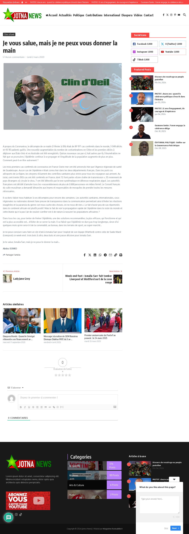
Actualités (65, 15)
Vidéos (138, 15)
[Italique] (25, 407)
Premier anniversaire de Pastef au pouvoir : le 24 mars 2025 (99, 336)
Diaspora (127, 15)
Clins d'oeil (9, 34)
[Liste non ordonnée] (41, 407)
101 (114, 475)
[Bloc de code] (50, 407)
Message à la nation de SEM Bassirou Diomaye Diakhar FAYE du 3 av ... (61, 338)
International (112, 15)
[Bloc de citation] (46, 407)
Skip (166, 528)
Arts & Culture (76, 485)
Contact (149, 15)
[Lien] (54, 407)
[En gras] (21, 407)
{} (58, 407)
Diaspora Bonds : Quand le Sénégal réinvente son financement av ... (18, 338)
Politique (78, 15)
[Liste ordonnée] (37, 407)
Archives (73, 475)
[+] (61, 407)
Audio (72, 494)
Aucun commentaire (15, 57)
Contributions (94, 15)
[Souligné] (29, 407)
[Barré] (33, 407)
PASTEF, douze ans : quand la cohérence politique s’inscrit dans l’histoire (170, 97)
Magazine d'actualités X (112, 529)
